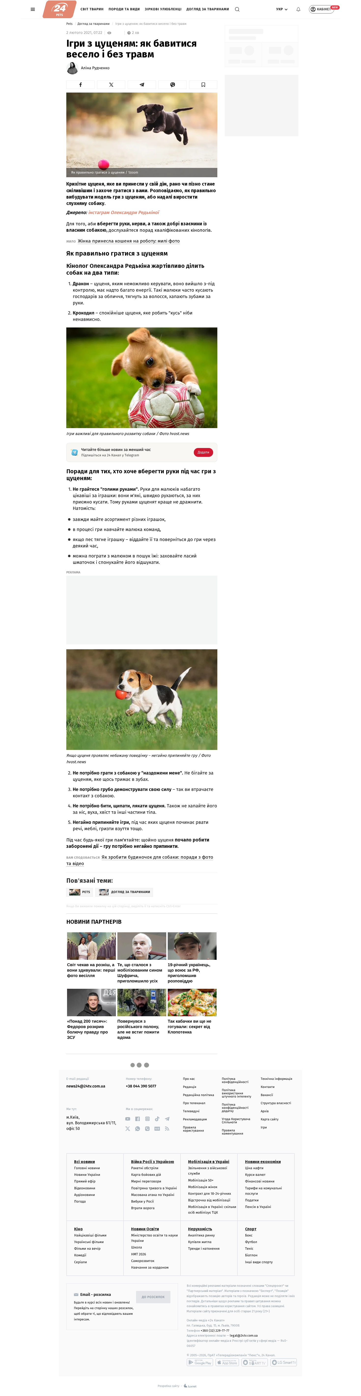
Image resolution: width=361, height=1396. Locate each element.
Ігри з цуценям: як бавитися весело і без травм (150, 24)
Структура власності (276, 1103)
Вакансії (267, 1095)
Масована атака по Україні (152, 1195)
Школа (136, 1247)
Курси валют (255, 1175)
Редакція (189, 1087)
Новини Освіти (145, 1229)
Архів (265, 1111)
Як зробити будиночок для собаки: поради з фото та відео (139, 860)
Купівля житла (199, 1242)
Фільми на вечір (87, 1249)
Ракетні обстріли (144, 1168)
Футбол (251, 1242)
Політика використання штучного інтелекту (236, 1093)
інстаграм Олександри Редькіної (123, 212)
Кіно (78, 1229)
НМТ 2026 (138, 1254)
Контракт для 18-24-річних (209, 1194)
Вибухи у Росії (142, 1201)
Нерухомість (200, 1229)
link (128, 1118)
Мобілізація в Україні (208, 1161)
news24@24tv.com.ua (85, 1086)
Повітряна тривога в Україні (154, 1188)
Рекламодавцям (195, 1119)
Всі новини (84, 1161)
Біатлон (251, 1255)
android (200, 1362)
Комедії (80, 1255)
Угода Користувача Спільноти (236, 1121)
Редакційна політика (198, 1095)
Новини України (87, 1175)
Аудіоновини (84, 1195)
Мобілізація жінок (202, 1187)
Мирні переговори (146, 1181)
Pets (69, 24)
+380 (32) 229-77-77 (215, 1330)
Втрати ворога (142, 1208)
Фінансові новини (260, 1181)
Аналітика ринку (201, 1235)
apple (227, 1362)
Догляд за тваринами (208, 9)
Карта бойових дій (146, 1175)
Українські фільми (89, 1242)
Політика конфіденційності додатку (235, 1108)
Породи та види (124, 9)
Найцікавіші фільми (90, 1235)
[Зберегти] (203, 85)
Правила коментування (232, 1132)
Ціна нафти (254, 1168)
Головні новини (87, 1168)
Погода (80, 1201)
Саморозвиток (142, 1261)
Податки (252, 1200)
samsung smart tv (283, 1362)
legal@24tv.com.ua (244, 1335)
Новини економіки (263, 1161)
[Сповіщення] (298, 9)
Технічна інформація (276, 1079)
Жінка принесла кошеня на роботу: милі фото (129, 241)
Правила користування (193, 1129)
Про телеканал (194, 1103)
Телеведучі (191, 1111)
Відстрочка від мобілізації (209, 1200)
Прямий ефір (85, 1181)
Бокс (248, 1235)
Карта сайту (269, 1119)
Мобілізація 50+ (200, 1180)
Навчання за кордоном (149, 1267)
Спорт (250, 1229)
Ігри (264, 1127)
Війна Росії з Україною (152, 1161)
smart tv (254, 1362)
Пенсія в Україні (258, 1207)
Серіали (80, 1262)
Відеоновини (84, 1188)
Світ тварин (92, 9)
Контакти (268, 1087)
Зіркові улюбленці (163, 9)
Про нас (189, 1079)
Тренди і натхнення (204, 1249)
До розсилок (153, 1297)
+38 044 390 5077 (141, 1086)
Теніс (249, 1249)
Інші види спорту (259, 1262)
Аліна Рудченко (95, 68)
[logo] (60, 9)
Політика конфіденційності (235, 1080)
